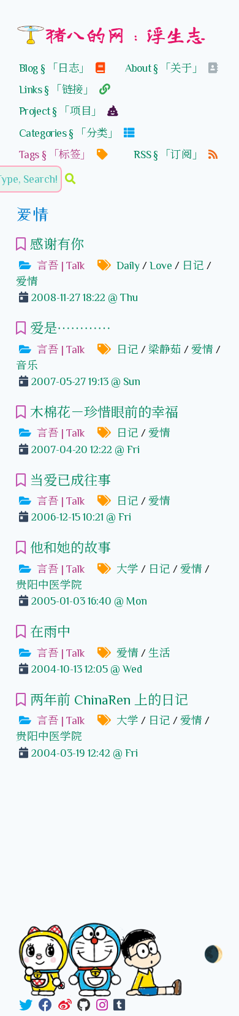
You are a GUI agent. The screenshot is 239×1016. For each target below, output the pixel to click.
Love (161, 265)
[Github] (83, 1005)
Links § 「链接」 (57, 89)
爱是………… (70, 328)
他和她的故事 (70, 548)
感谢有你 (57, 244)
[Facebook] (45, 1005)
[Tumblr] (119, 1005)
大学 (127, 569)
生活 (159, 653)
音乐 (27, 365)
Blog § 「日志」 (56, 68)
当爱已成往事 (70, 480)
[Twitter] (26, 1005)
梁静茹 (164, 349)
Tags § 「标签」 (56, 154)
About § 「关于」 (165, 68)
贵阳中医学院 (49, 585)
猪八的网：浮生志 (125, 34)
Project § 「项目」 (61, 111)
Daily (128, 265)
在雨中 (50, 632)
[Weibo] (65, 1005)
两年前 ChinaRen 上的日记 (109, 700)
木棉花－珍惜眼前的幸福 (104, 412)
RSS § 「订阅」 (169, 154)
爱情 (27, 281)
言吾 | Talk (61, 265)
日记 (193, 265)
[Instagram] (102, 1005)
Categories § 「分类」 (70, 133)
